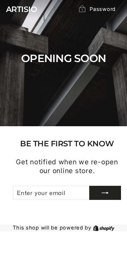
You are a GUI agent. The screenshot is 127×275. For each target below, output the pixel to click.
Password (103, 9)
